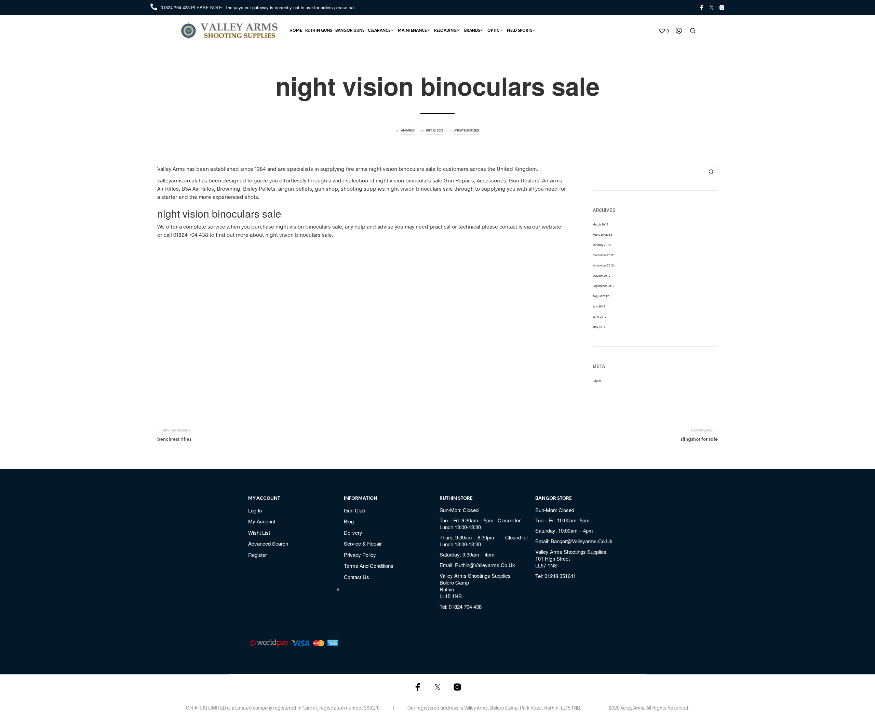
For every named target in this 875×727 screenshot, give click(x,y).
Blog (349, 521)
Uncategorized (466, 130)
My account (261, 521)
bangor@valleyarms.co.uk (581, 541)
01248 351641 (560, 575)
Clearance (379, 31)
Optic (493, 31)
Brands (472, 31)
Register (257, 554)
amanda (407, 130)
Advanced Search (268, 543)
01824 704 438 (176, 7)
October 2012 (601, 275)
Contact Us (356, 576)
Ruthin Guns (318, 31)
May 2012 (599, 327)
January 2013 (602, 245)
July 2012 (599, 306)
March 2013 (600, 224)
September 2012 (604, 286)
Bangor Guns (349, 31)
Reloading (445, 31)
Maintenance (412, 31)
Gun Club (354, 510)
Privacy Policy (360, 554)
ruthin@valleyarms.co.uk (485, 564)
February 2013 (602, 234)
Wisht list (259, 532)
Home (296, 31)
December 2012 (603, 255)
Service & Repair (363, 543)
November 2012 (603, 265)
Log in (597, 381)
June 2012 (600, 316)
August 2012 (601, 296)
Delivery (353, 532)
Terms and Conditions (368, 565)
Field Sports (519, 31)
